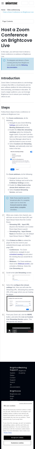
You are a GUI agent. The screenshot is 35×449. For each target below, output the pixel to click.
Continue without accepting (25, 403)
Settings (12, 125)
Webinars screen (24, 264)
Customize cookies (17, 443)
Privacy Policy (8, 432)
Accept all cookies (17, 437)
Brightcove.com (15, 394)
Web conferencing (13, 10)
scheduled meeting (16, 254)
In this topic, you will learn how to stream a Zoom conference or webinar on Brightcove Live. (16, 59)
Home (3, 10)
